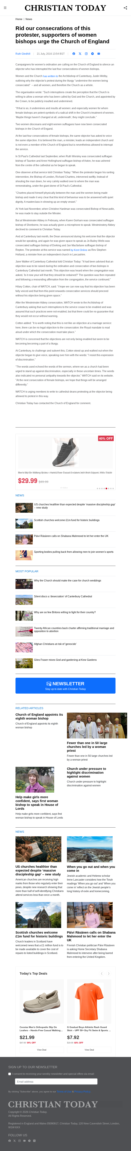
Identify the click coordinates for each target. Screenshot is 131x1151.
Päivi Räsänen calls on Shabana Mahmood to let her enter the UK (91, 936)
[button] (5, 8)
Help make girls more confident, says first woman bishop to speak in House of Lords (36, 802)
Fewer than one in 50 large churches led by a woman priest (87, 746)
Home (18, 19)
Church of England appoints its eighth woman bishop (39, 716)
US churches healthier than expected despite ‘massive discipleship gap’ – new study (38, 870)
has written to (51, 76)
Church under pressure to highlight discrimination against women (86, 772)
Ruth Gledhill (22, 53)
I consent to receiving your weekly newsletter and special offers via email (53, 1073)
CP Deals (64, 488)
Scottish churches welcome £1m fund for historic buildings (39, 934)
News (29, 19)
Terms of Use (64, 1091)
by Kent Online (79, 250)
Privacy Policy (82, 1091)
